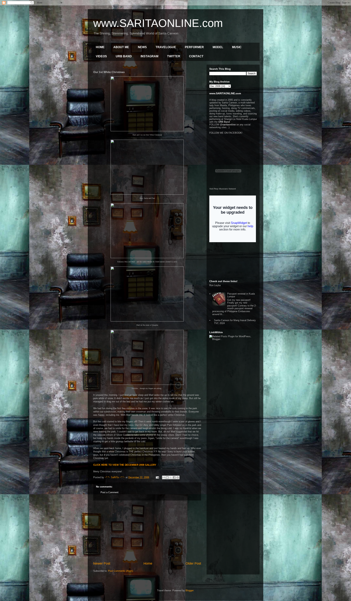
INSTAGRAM (149, 56)
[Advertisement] (147, 531)
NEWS (142, 47)
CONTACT (196, 56)
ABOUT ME (121, 47)
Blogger (189, 590)
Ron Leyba (215, 285)
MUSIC (236, 47)
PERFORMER (194, 47)
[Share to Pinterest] (178, 477)
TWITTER (173, 56)
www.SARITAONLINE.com (158, 23)
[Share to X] (171, 477)
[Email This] (164, 477)
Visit (222, 189)
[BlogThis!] (167, 477)
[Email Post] (157, 477)
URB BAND (124, 56)
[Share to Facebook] (174, 477)
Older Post (193, 563)
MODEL (218, 47)
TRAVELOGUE (166, 47)
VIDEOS (101, 56)
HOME (100, 47)
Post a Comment (109, 492)
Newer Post (101, 563)
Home (148, 563)
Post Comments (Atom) (120, 571)
